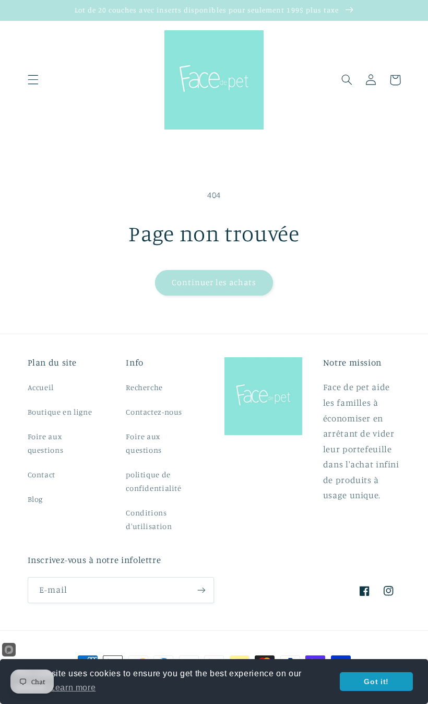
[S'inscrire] (201, 590)
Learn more (73, 687)
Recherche (144, 387)
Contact (41, 474)
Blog (35, 499)
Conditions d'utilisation (149, 519)
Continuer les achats (214, 282)
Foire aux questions (46, 443)
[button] (33, 80)
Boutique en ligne (60, 411)
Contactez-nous (154, 411)
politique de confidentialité (153, 481)
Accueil (41, 387)
